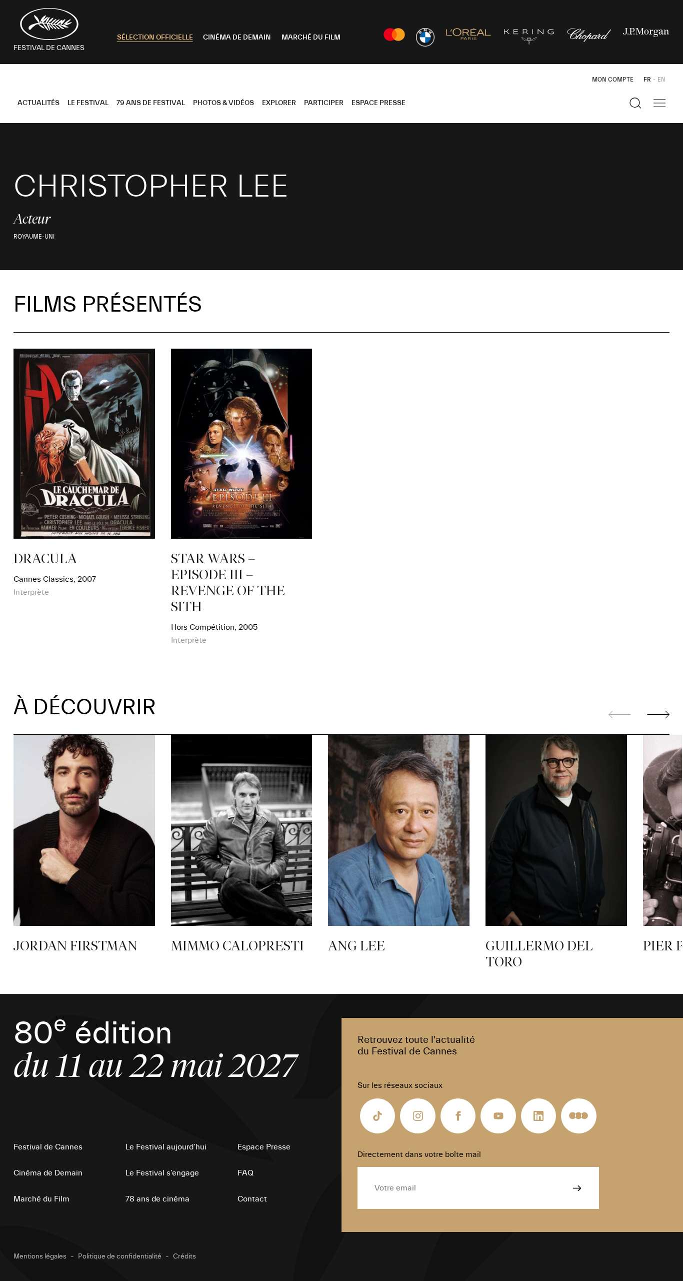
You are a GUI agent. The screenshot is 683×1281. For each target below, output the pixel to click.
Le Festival (88, 103)
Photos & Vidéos (223, 103)
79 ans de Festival (150, 103)
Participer (324, 103)
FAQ (246, 1172)
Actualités (39, 103)
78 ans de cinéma (158, 1198)
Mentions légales (40, 1256)
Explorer (279, 103)
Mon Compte (613, 79)
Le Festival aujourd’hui (166, 1146)
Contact (252, 1198)
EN (662, 79)
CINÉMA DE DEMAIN (237, 38)
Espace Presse (379, 103)
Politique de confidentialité (120, 1256)
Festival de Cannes (48, 1146)
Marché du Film (42, 1198)
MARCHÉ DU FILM (311, 38)
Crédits (184, 1256)
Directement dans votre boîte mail (419, 1154)
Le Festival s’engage (162, 1172)
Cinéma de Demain (48, 1172)
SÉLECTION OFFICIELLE (155, 38)
